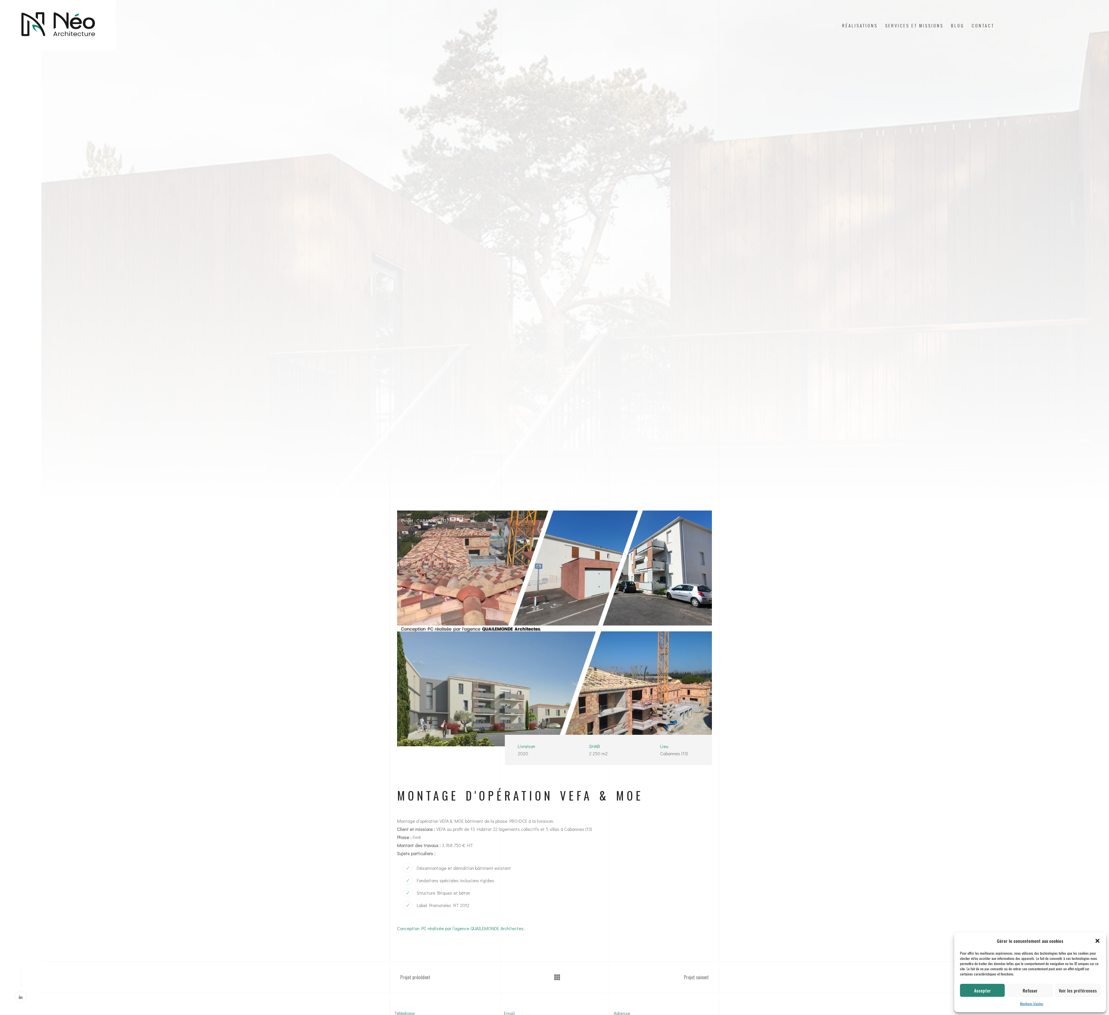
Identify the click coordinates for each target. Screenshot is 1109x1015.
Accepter (982, 990)
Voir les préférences (1078, 990)
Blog (957, 25)
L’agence (823, 25)
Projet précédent (414, 977)
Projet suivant (697, 977)
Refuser (1030, 990)
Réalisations (860, 25)
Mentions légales (1031, 1003)
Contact (983, 25)
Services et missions (914, 25)
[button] (1097, 941)
